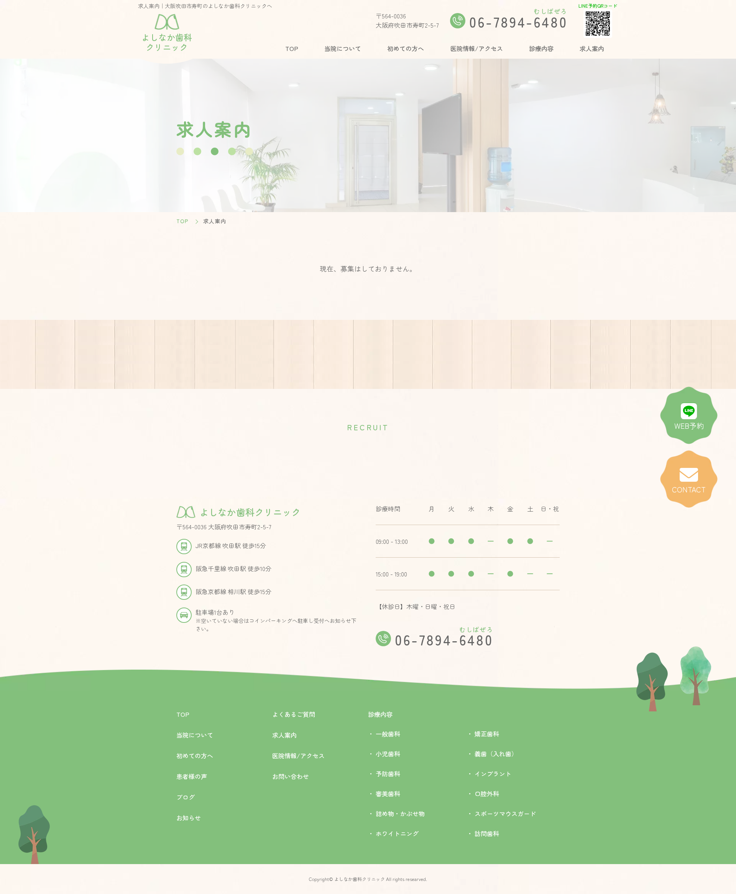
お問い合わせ (290, 776)
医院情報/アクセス (476, 48)
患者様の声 (191, 776)
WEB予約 (689, 425)
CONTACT (689, 489)
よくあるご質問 (293, 714)
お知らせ (188, 817)
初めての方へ (405, 48)
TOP (291, 48)
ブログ (185, 797)
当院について (342, 48)
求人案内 (592, 48)
